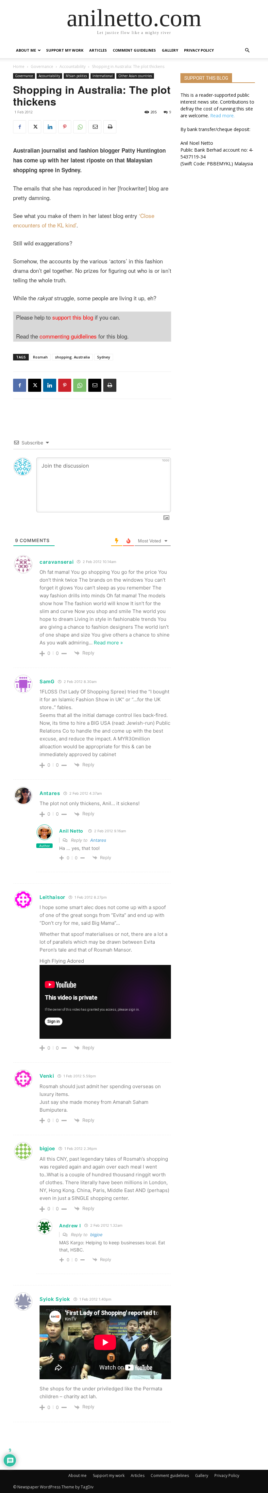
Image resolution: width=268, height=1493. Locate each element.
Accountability (72, 66)
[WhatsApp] (79, 126)
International (102, 76)
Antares (50, 793)
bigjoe (96, 1234)
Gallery (170, 50)
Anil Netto (71, 831)
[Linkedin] (49, 126)
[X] (34, 126)
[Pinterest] (64, 126)
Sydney (103, 357)
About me (26, 50)
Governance (42, 66)
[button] (247, 50)
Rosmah (40, 357)
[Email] (94, 126)
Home (19, 66)
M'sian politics (76, 76)
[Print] (109, 126)
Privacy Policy (199, 50)
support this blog (72, 317)
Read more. (222, 115)
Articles (98, 50)
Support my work (64, 50)
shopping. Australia (72, 357)
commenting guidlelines (68, 336)
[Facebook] (19, 126)
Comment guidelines (134, 50)
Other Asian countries (135, 76)
